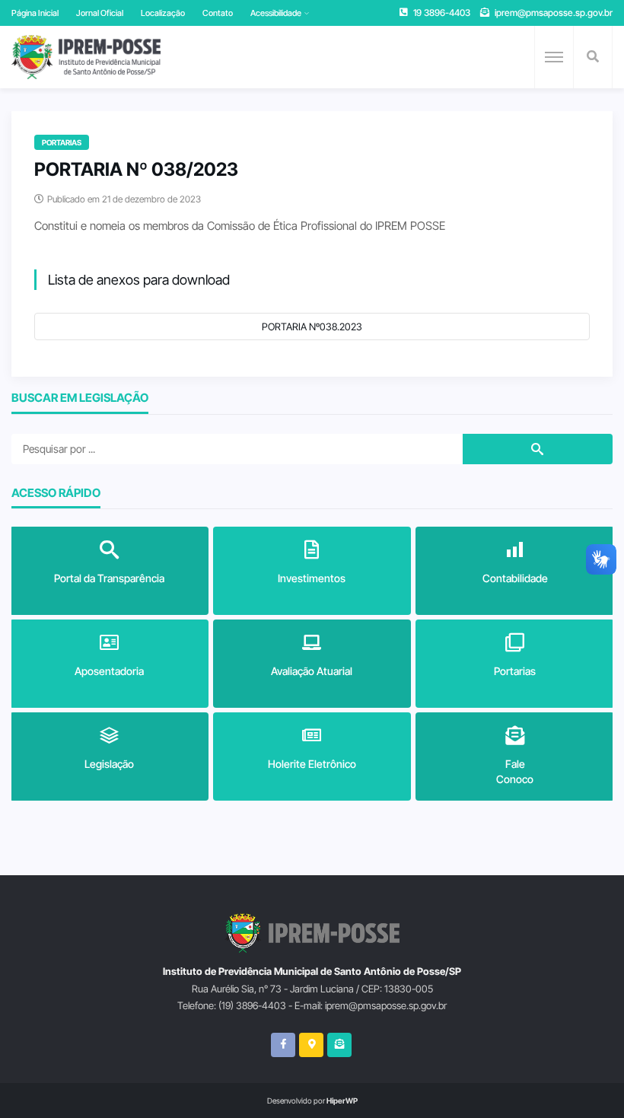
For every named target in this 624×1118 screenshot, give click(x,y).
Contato (217, 13)
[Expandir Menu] (554, 57)
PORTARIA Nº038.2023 (312, 326)
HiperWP (342, 1100)
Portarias (61, 142)
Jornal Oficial (99, 13)
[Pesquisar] (593, 57)
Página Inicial (35, 13)
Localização (163, 13)
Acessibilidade (275, 13)
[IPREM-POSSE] (86, 57)
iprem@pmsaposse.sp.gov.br (554, 12)
